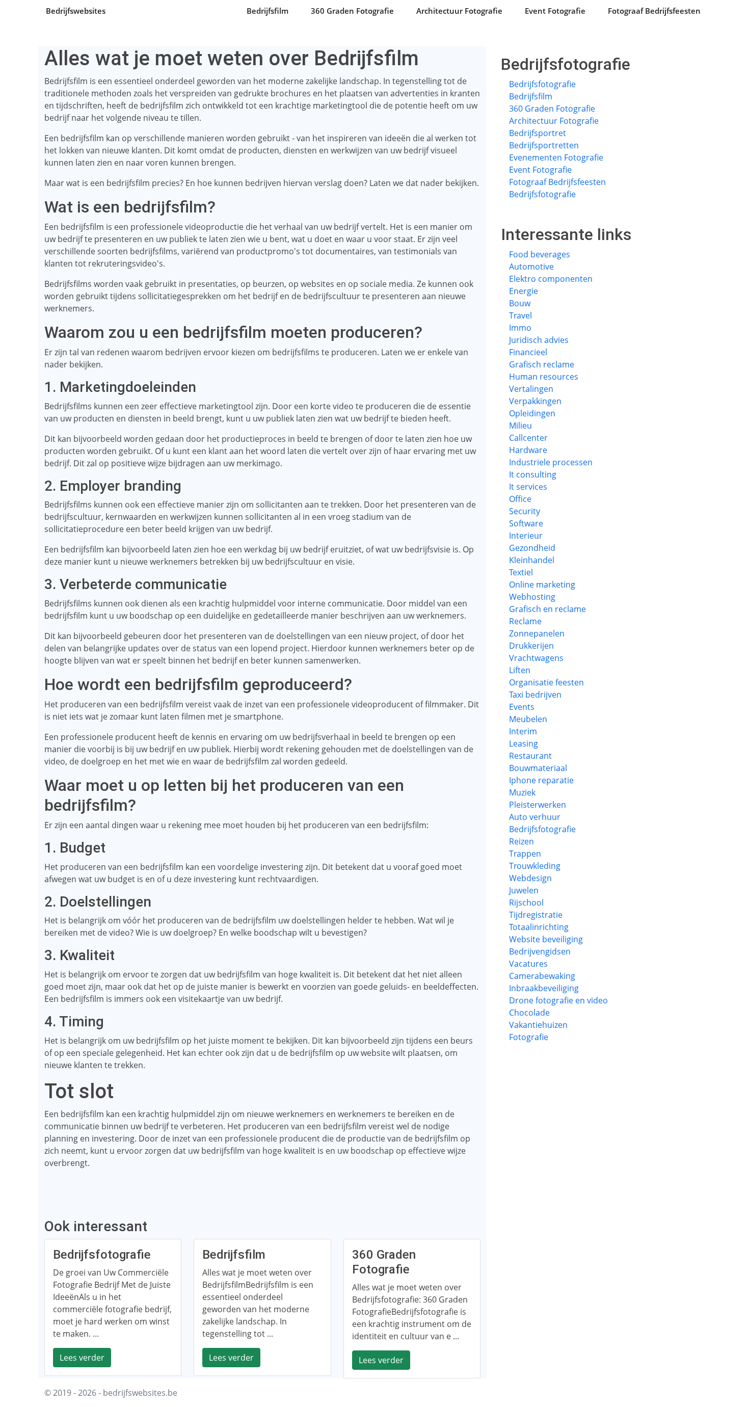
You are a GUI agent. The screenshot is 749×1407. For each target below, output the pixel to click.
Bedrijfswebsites (75, 11)
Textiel (521, 572)
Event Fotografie (555, 11)
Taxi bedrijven (535, 694)
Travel (520, 315)
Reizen (521, 841)
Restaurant (530, 755)
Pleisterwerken (537, 804)
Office (520, 499)
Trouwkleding (534, 865)
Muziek (522, 792)
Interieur (526, 535)
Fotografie (528, 1037)
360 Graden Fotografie (352, 11)
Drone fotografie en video (558, 1000)
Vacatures (528, 963)
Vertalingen (531, 388)
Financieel (528, 352)
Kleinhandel (531, 560)
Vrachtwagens (536, 657)
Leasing (523, 743)
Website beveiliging (546, 939)
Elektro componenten (551, 278)
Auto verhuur (534, 816)
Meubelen (528, 719)
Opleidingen (532, 413)
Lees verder (82, 1357)
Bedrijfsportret (537, 133)
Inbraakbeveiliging (544, 988)
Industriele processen (551, 462)
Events (521, 706)
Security (524, 511)
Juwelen (524, 890)
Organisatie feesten (546, 682)
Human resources (543, 376)
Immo (520, 327)
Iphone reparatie (541, 780)
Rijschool (526, 902)
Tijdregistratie (536, 914)
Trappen (525, 853)
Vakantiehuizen (538, 1024)
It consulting (532, 474)
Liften (519, 670)
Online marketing (542, 584)
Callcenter (528, 437)
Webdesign (530, 878)
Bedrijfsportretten (544, 145)
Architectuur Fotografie (459, 11)
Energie (523, 291)
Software (526, 523)
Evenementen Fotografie (556, 157)
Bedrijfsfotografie (542, 84)
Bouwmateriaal (538, 768)
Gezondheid (532, 547)
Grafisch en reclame (547, 609)
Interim (523, 731)
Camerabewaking (542, 975)
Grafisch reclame (541, 364)
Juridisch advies (539, 340)
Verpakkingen (535, 401)
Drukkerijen (531, 645)
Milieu (520, 425)
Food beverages (539, 254)
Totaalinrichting (539, 927)
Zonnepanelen (537, 633)
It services (528, 486)
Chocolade (529, 1012)
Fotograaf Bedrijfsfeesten (654, 11)
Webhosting (532, 596)
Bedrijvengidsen (540, 951)
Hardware (528, 450)
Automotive (531, 266)
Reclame (525, 621)
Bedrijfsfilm (267, 11)
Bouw (519, 303)
